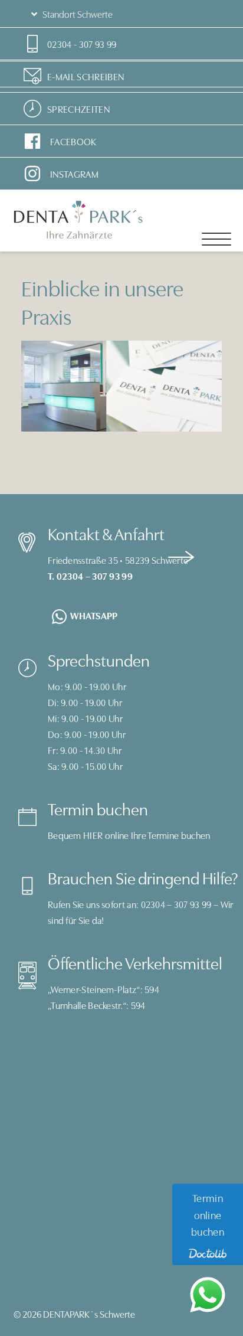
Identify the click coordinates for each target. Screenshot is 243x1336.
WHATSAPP (93, 615)
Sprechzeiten (78, 108)
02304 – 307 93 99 (176, 903)
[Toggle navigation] (216, 239)
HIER (93, 834)
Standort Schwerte (77, 13)
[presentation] (181, 555)
